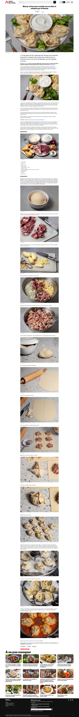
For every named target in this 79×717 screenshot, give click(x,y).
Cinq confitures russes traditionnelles (62, 696)
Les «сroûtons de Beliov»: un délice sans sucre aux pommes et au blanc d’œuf (13, 665)
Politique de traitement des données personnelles (9, 704)
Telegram (26, 63)
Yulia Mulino (37, 11)
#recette (34, 646)
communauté (52, 64)
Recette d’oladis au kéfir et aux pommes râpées (47, 696)
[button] (52, 1)
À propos (6, 702)
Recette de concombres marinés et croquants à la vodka (13, 696)
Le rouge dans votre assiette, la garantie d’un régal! (29, 680)
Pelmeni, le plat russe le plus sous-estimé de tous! (35, 119)
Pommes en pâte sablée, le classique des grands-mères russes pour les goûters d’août (13, 680)
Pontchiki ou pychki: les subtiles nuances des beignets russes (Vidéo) (31, 696)
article (27, 642)
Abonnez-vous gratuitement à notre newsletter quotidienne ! (40, 707)
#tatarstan (23, 646)
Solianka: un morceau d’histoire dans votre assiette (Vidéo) (65, 680)
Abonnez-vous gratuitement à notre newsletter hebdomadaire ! (40, 705)
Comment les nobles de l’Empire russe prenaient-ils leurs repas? (64, 665)
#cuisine (28, 646)
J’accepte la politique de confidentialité (37, 710)
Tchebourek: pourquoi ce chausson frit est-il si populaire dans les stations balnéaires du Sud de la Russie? (47, 681)
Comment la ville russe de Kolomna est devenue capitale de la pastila (30, 665)
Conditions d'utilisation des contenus (9, 705)
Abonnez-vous (35, 700)
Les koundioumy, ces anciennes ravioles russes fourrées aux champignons (47, 665)
